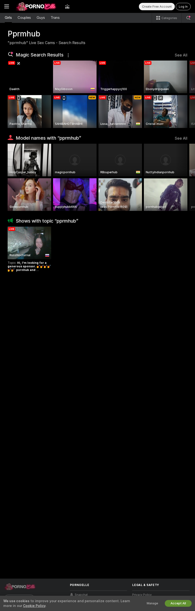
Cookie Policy (34, 606)
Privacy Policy (142, 594)
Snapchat (81, 594)
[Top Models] (67, 6)
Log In (183, 6)
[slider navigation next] (185, 94)
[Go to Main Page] (37, 6)
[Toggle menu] (6, 6)
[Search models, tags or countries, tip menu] (188, 18)
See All (181, 55)
